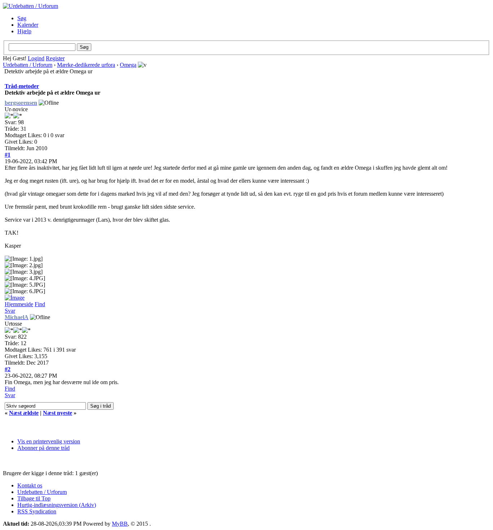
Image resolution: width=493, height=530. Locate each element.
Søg (21, 18)
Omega (128, 65)
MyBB (120, 524)
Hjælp (24, 31)
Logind (36, 58)
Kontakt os (29, 485)
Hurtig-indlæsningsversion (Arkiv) (56, 505)
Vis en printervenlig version (48, 441)
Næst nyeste (57, 413)
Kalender (27, 25)
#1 (7, 155)
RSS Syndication (36, 511)
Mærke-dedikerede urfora (86, 65)
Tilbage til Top (34, 498)
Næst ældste (24, 413)
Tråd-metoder (22, 86)
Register (55, 58)
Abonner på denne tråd (43, 448)
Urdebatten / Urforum (27, 65)
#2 (7, 369)
